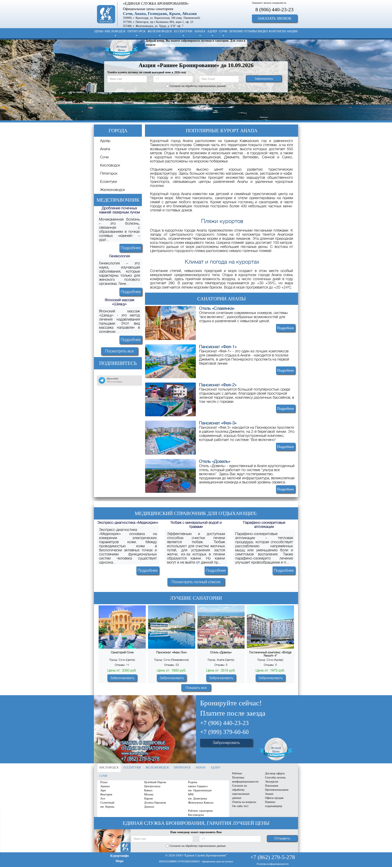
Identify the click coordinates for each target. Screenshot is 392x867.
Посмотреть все (119, 351)
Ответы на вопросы (244, 802)
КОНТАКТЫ (277, 31)
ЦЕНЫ (98, 31)
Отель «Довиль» (221, 652)
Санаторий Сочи (122, 652)
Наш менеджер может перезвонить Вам (196, 832)
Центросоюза (152, 786)
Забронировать (122, 678)
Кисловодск (110, 165)
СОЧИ (223, 31)
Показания (271, 785)
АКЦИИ (292, 31)
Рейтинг (237, 773)
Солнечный (107, 802)
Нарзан (148, 798)
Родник (192, 782)
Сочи (104, 157)
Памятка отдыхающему (273, 804)
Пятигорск (108, 173)
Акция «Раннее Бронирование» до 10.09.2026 (196, 65)
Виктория (106, 794)
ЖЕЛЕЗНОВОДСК (159, 31)
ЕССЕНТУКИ (183, 31)
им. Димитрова (197, 798)
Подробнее (131, 248)
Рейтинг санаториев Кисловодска (200, 812)
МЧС (191, 794)
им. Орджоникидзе (200, 790)
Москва (148, 794)
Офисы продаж (274, 797)
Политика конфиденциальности (245, 779)
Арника (105, 786)
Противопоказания (276, 789)
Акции (269, 793)
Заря (103, 790)
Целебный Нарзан (155, 782)
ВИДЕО (263, 31)
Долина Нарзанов (155, 802)
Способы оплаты (275, 777)
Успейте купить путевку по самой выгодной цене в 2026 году (146, 72)
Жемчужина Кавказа (200, 802)
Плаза (103, 782)
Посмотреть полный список (196, 582)
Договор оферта (275, 773)
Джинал (149, 806)
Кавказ (148, 790)
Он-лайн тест (240, 806)
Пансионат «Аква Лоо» (171, 652)
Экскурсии (271, 781)
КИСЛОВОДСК (115, 31)
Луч (102, 798)
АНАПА (199, 31)
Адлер (105, 141)
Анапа (105, 149)
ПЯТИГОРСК (136, 31)
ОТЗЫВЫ (250, 31)
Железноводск (112, 190)
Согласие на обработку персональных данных (240, 791)
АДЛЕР (212, 31)
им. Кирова (107, 806)
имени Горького (198, 786)
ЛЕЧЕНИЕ (236, 31)
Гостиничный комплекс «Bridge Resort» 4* (270, 654)
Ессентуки (108, 182)
